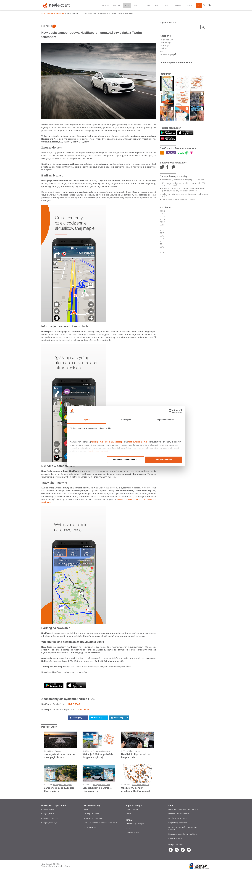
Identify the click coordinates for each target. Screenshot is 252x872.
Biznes (137, 5)
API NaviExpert (90, 827)
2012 (162, 250)
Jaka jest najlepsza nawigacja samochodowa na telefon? (185, 195)
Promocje (164, 45)
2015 (162, 241)
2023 (162, 219)
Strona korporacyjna (135, 824)
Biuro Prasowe (132, 809)
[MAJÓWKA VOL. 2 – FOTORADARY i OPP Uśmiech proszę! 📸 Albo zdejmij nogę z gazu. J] (197, 83)
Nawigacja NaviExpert (56, 13)
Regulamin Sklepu (176, 838)
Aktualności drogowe (101, 751)
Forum (129, 814)
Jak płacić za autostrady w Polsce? (179, 200)
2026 (162, 211)
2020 (162, 228)
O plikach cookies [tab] (165, 419)
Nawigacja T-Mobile (49, 818)
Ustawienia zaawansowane (124, 460)
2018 (162, 233)
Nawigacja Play (47, 809)
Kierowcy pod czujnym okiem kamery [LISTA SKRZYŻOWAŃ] (184, 184)
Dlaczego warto (111, 5)
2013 (162, 247)
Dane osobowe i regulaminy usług (183, 809)
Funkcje (58, 751)
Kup (199, 5)
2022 (162, 222)
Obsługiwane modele (177, 818)
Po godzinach (166, 39)
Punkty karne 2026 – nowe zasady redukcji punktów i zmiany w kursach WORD (183, 190)
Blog (127, 5)
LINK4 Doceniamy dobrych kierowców (100, 823)
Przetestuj (152, 5)
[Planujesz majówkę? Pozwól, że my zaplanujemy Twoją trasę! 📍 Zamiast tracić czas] (167, 98)
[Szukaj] (203, 27)
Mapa (189, 5)
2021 (162, 225)
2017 (162, 236)
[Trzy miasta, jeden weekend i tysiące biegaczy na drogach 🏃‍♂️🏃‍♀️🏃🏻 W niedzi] (182, 113)
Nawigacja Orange (49, 823)
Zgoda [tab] (87, 419)
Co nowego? (136, 751)
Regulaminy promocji (177, 823)
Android (163, 48)
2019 (162, 230)
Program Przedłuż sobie (178, 814)
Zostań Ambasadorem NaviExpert (183, 834)
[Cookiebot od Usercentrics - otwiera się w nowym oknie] (170, 411)
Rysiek (86, 809)
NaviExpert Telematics (93, 818)
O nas (128, 828)
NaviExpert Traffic (91, 814)
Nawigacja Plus (47, 814)
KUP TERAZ (74, 704)
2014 (162, 244)
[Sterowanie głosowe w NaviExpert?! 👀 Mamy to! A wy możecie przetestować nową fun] (167, 83)
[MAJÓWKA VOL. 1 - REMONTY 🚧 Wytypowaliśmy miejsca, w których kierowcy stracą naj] (182, 98)
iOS (161, 51)
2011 (162, 252)
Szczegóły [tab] (126, 419)
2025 (162, 214)
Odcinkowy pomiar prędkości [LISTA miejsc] (183, 180)
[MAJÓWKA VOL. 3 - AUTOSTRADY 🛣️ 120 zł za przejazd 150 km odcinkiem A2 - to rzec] (182, 83)
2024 (162, 216)
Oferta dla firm (132, 833)
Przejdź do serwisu (163, 460)
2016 (162, 239)
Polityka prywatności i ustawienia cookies (182, 828)
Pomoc (165, 5)
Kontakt (178, 5)
